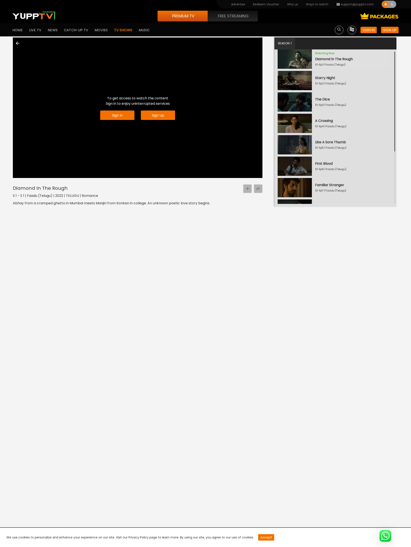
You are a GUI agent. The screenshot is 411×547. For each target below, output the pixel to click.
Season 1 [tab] (285, 43)
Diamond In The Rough (40, 188)
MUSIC (144, 30)
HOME (17, 30)
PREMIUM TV (183, 16)
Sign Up (158, 115)
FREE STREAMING (233, 16)
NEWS (53, 30)
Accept (266, 537)
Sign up (389, 30)
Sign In (117, 115)
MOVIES (101, 30)
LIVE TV (35, 30)
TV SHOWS (123, 30)
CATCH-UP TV (76, 30)
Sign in (369, 30)
